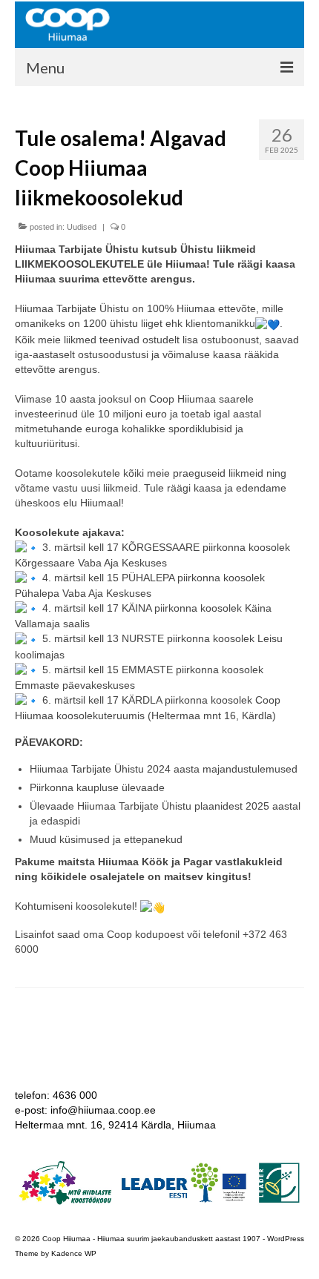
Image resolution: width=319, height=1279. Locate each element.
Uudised (81, 226)
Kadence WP (73, 1253)
